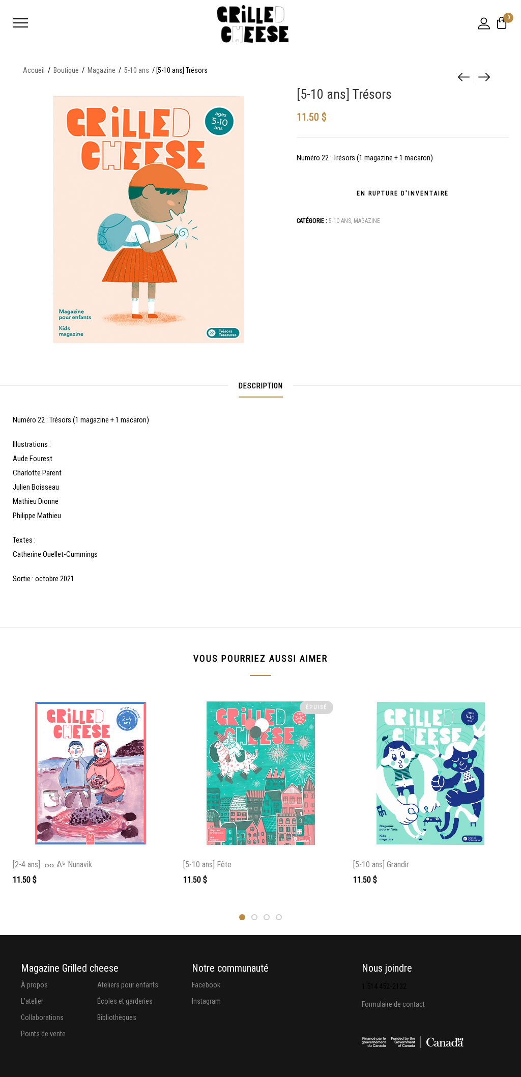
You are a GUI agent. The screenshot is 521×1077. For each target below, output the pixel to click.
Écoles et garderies (125, 1001)
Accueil (34, 70)
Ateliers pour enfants (127, 985)
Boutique (66, 70)
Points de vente (43, 1034)
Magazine (101, 70)
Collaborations (42, 1017)
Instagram (206, 1001)
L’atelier (32, 1001)
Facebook (206, 985)
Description (261, 386)
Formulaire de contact (393, 1004)
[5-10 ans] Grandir (381, 864)
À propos (34, 985)
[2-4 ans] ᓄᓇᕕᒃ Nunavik (52, 864)
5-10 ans (136, 70)
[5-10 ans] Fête (207, 864)
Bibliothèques (116, 1017)
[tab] (261, 386)
